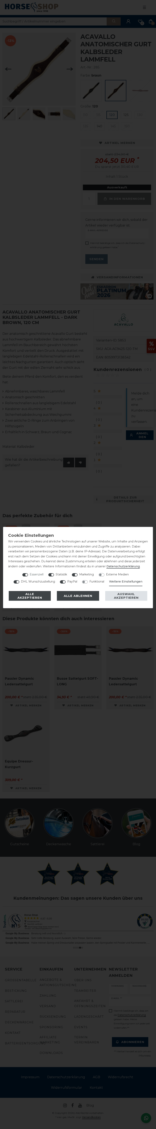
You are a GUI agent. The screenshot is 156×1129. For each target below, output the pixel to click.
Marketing (86, 574)
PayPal (72, 581)
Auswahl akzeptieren (126, 596)
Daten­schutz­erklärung (123, 566)
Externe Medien (117, 574)
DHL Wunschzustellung (38, 581)
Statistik (61, 574)
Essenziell (36, 574)
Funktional (96, 581)
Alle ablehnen (78, 596)
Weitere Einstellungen (125, 581)
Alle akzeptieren (29, 596)
